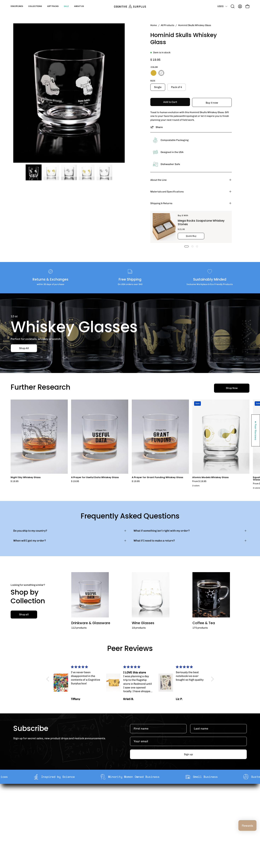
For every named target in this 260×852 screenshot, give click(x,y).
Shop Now (232, 388)
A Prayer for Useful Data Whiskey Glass (95, 477)
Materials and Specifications (167, 191)
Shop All (24, 348)
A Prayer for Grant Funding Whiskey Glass (157, 477)
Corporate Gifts (83, 801)
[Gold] (153, 73)
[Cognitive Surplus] (130, 6)
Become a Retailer (85, 807)
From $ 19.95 (199, 481)
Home (153, 25)
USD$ (220, 6)
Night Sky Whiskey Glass (26, 477)
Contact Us (128, 813)
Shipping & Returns (161, 203)
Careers (78, 813)
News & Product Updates (89, 818)
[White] (161, 73)
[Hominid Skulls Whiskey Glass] (34, 172)
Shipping (127, 796)
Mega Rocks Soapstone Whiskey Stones (201, 222)
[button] (17, 6)
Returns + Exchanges (135, 801)
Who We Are (81, 796)
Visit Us (126, 818)
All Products (167, 25)
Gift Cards (128, 807)
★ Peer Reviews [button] (255, 430)
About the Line (158, 179)
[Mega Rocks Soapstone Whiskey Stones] (164, 227)
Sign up (188, 754)
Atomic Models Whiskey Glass (210, 477)
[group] (130, 445)
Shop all (24, 614)
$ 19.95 (15, 481)
